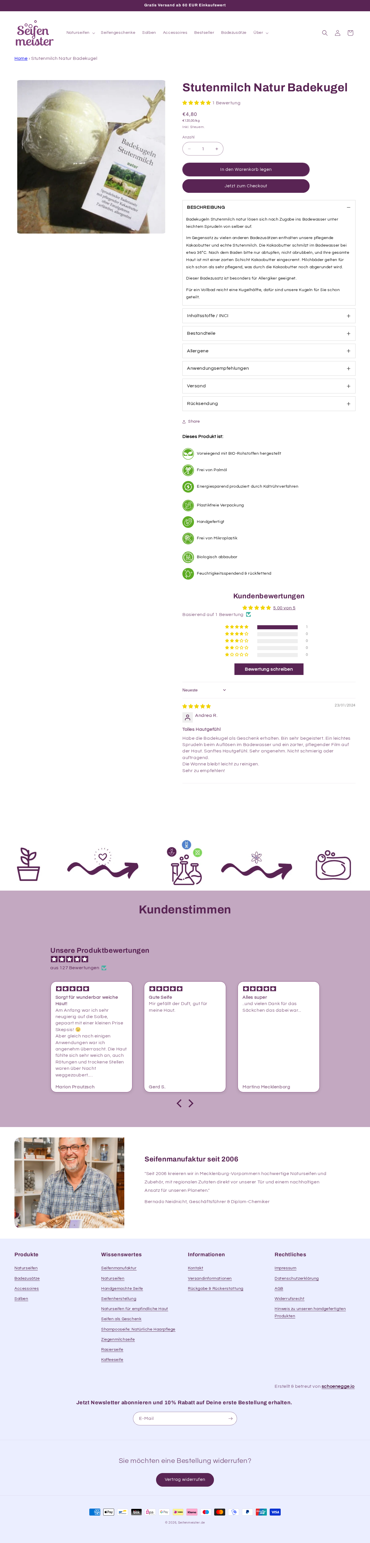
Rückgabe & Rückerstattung (215, 1289)
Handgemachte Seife (122, 1289)
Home (20, 58)
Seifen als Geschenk (121, 1319)
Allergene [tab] (197, 351)
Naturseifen (26, 1268)
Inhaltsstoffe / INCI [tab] (208, 315)
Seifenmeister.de (191, 1522)
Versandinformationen (210, 1278)
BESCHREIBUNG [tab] (206, 207)
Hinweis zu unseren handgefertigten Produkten (310, 1312)
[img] (196, 706)
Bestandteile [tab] (201, 333)
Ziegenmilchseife (118, 1339)
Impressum (285, 1268)
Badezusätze (27, 1278)
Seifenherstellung (118, 1299)
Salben (21, 1299)
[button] (80, 33)
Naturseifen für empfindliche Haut (134, 1309)
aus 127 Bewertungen (74, 967)
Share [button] (194, 421)
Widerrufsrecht (289, 1299)
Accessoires (26, 1289)
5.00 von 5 (284, 608)
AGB (279, 1289)
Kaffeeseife (112, 1360)
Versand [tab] (196, 386)
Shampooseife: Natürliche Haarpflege (138, 1329)
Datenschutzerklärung (297, 1278)
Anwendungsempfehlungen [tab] (218, 368)
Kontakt (195, 1268)
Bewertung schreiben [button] (269, 669)
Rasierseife (112, 1350)
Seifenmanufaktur (119, 1268)
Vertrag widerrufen (185, 1479)
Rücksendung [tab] (202, 403)
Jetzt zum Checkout (246, 186)
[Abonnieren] (230, 1418)
